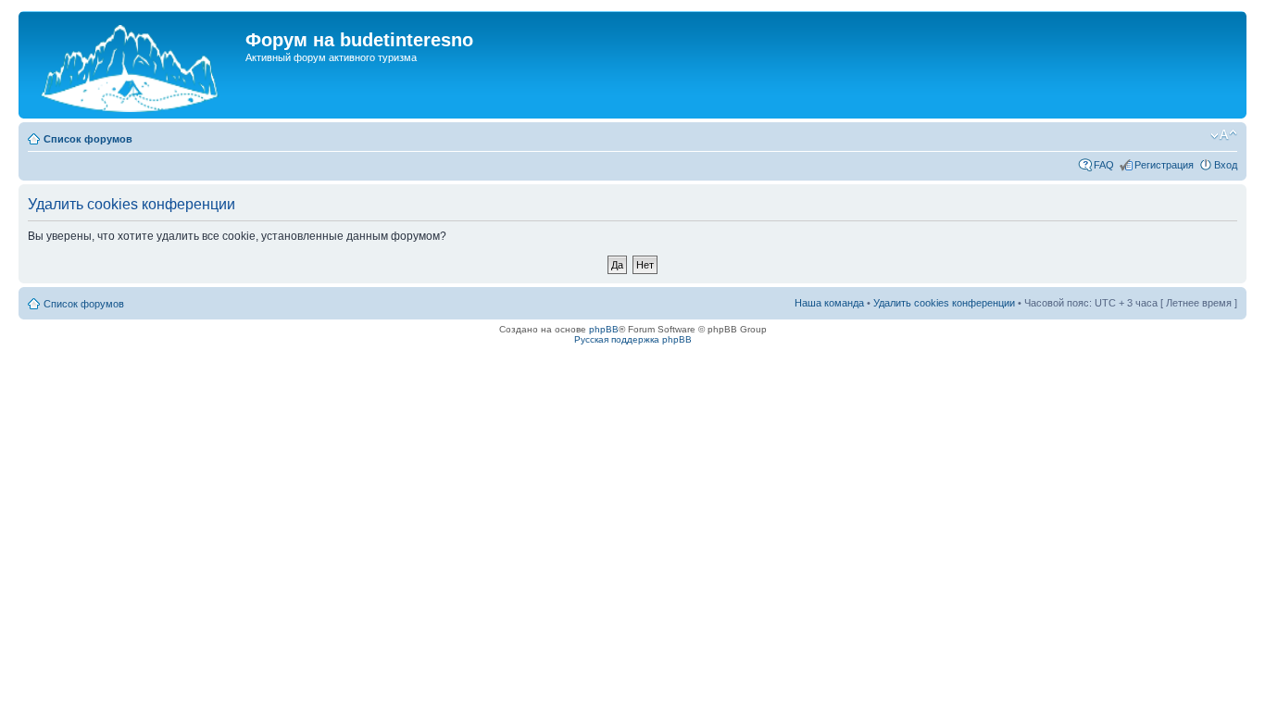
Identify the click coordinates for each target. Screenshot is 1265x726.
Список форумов (88, 138)
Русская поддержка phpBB (633, 339)
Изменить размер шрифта (1223, 135)
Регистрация (1164, 164)
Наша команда (829, 302)
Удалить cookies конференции (944, 302)
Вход (1225, 164)
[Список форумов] (134, 65)
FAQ (1104, 164)
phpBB (604, 329)
